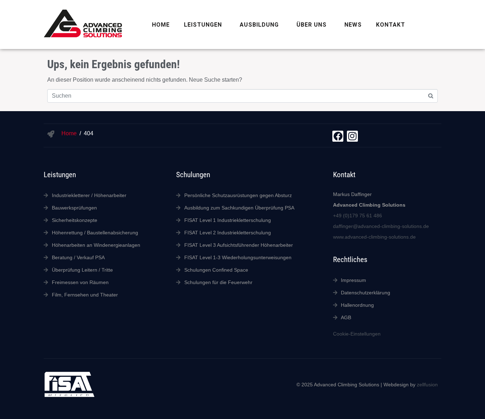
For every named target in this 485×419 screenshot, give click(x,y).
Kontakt (390, 24)
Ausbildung (259, 24)
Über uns (311, 24)
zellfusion (427, 384)
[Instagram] (352, 136)
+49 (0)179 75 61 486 (357, 215)
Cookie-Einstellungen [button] (357, 334)
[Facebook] (337, 136)
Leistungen (203, 24)
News (353, 24)
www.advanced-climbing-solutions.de (374, 237)
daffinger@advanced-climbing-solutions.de (381, 226)
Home (161, 24)
